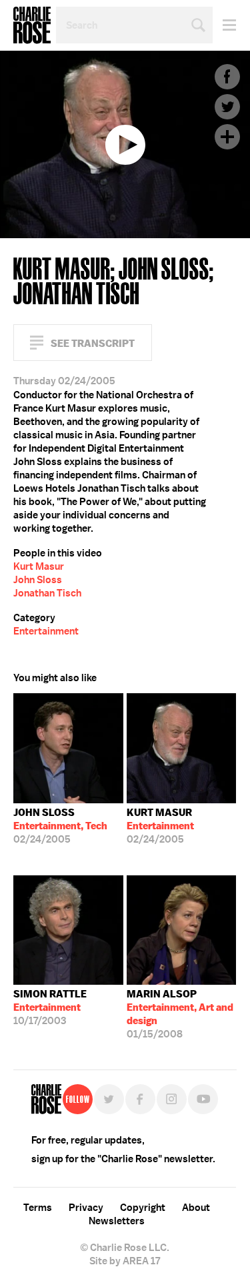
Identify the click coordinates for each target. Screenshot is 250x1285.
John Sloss (37, 579)
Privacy (86, 1207)
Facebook (227, 76)
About (196, 1207)
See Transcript (93, 343)
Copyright (142, 1207)
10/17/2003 (50, 1007)
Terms (37, 1207)
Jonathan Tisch (47, 593)
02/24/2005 (60, 826)
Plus (227, 136)
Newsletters (117, 1221)
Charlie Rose (32, 25)
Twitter (227, 106)
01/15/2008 (180, 1014)
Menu (224, 25)
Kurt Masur (38, 566)
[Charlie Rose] (46, 1099)
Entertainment (46, 631)
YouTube (203, 1099)
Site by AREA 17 (124, 1261)
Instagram (172, 1099)
